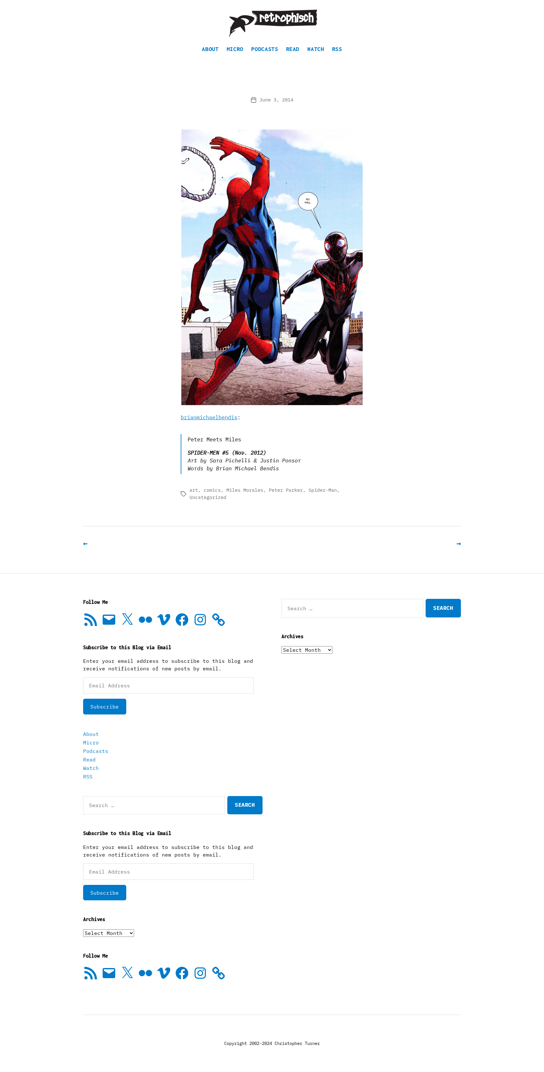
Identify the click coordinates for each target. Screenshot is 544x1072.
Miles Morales (244, 490)
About (210, 49)
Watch (315, 49)
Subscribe (104, 706)
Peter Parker (286, 490)
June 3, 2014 (276, 100)
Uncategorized (208, 497)
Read (293, 49)
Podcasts (264, 49)
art (194, 490)
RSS (337, 49)
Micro (235, 49)
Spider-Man (323, 490)
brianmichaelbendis (209, 417)
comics (212, 490)
